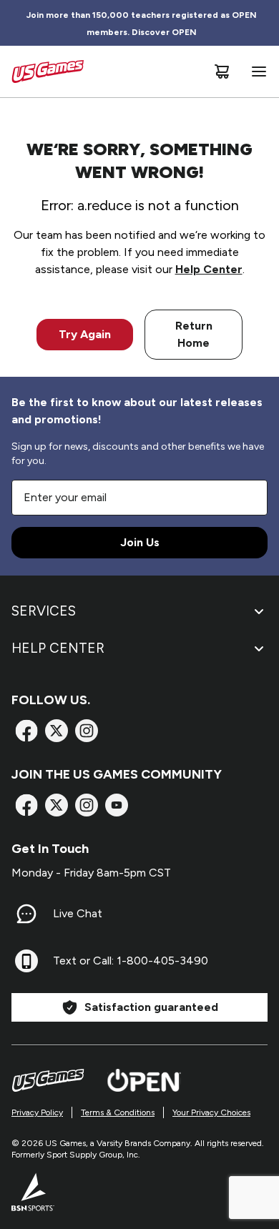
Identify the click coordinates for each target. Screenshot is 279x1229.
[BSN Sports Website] (32, 1192)
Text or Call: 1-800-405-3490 (130, 960)
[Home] (47, 71)
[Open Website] (144, 1080)
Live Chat (77, 913)
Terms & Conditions (118, 1112)
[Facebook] (26, 731)
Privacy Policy (37, 1112)
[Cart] (221, 71)
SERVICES (43, 611)
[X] (56, 731)
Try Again (85, 334)
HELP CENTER (57, 648)
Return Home (193, 334)
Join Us (140, 542)
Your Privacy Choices (211, 1112)
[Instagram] (87, 731)
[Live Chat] (26, 914)
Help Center (209, 269)
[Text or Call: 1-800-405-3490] (26, 961)
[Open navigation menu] (256, 71)
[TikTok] (117, 805)
